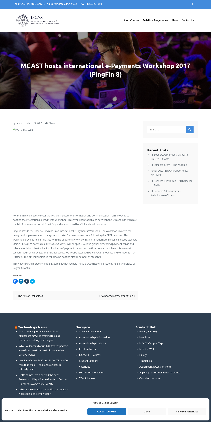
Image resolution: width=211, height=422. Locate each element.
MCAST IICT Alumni (90, 354)
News (175, 20)
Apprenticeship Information (94, 337)
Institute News (87, 349)
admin (20, 123)
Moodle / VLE (146, 349)
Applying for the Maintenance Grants (159, 372)
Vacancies (84, 366)
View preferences (187, 411)
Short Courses (131, 20)
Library (143, 354)
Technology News (32, 327)
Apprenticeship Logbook (92, 343)
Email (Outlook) (148, 331)
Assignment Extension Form (155, 366)
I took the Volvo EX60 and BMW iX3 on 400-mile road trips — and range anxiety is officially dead (44, 365)
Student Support (88, 360)
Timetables (145, 360)
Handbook (145, 337)
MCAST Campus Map (151, 343)
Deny (147, 411)
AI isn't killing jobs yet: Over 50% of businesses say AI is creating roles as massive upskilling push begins (39, 336)
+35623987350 (93, 3)
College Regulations (90, 331)
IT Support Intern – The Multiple (169, 164)
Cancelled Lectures (149, 378)
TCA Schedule (87, 378)
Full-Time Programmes (155, 20)
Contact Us (188, 20)
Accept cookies (107, 411)
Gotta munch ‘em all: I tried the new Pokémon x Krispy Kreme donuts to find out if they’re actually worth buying (43, 379)
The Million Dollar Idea (30, 295)
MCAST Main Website (91, 372)
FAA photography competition (116, 295)
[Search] (190, 129)
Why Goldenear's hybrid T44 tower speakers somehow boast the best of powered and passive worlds (43, 350)
